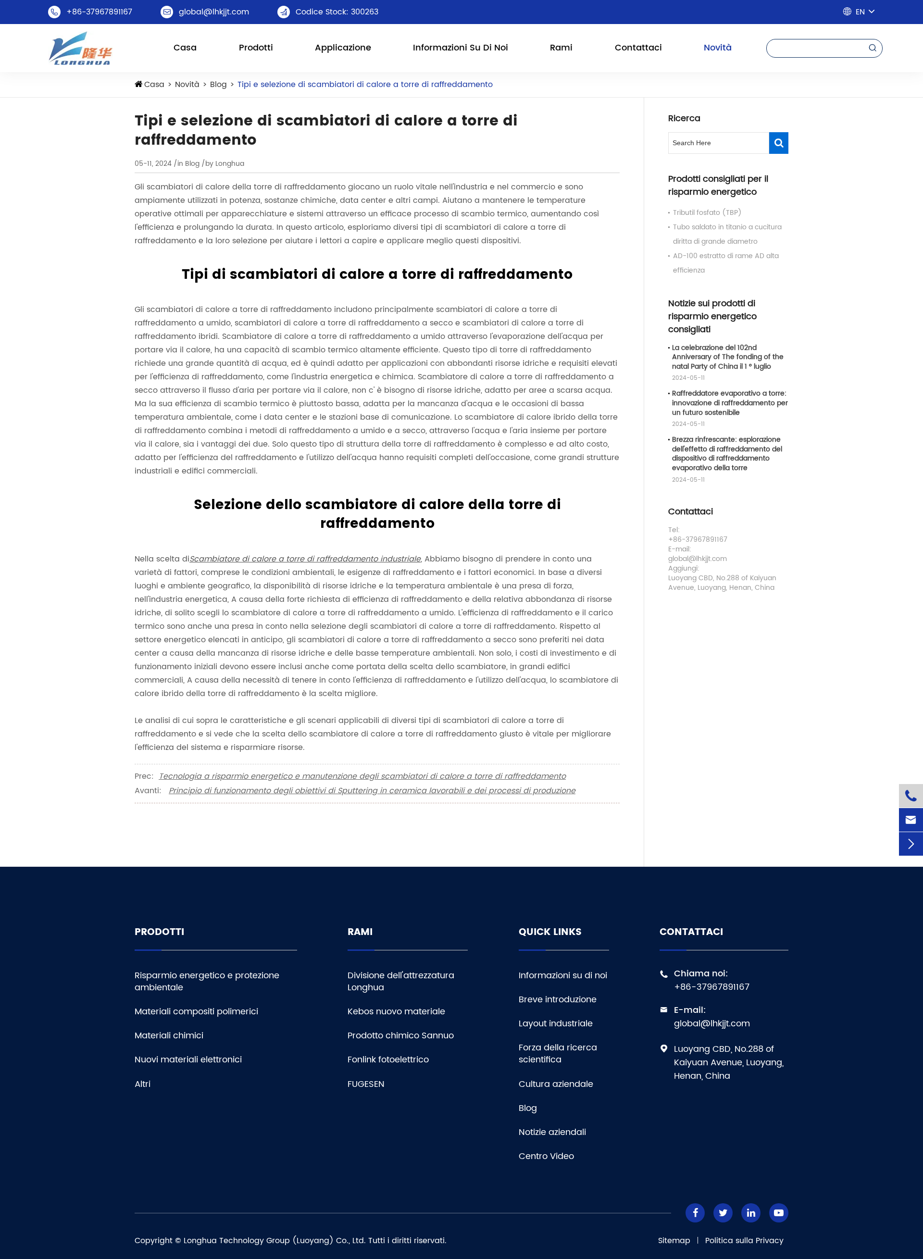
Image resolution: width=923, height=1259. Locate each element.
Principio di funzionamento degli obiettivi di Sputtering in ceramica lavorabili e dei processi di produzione (372, 791)
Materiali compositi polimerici (196, 1012)
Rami (561, 48)
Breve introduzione (558, 1000)
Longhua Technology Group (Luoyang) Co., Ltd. (275, 1240)
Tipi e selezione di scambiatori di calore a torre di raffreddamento (365, 84)
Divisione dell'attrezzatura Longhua (401, 982)
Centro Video (546, 1156)
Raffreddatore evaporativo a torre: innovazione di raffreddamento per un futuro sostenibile (730, 403)
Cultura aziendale (556, 1084)
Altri (142, 1084)
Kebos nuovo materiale (396, 1012)
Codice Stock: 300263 (337, 12)
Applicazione (343, 48)
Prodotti (256, 48)
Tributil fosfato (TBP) (707, 212)
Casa (185, 48)
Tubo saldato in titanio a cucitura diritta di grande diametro (727, 234)
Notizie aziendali (552, 1132)
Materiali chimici (169, 1036)
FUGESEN (366, 1084)
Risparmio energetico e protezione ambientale (207, 982)
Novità (718, 48)
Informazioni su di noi (460, 48)
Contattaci (638, 48)
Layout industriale (556, 1024)
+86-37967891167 (99, 12)
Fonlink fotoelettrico (388, 1060)
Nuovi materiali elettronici (188, 1060)
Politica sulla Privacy (744, 1240)
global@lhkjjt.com (214, 12)
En (860, 12)
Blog (218, 84)
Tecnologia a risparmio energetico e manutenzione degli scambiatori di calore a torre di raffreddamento (362, 776)
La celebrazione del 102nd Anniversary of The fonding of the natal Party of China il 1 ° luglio (728, 357)
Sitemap (674, 1240)
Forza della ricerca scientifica (558, 1054)
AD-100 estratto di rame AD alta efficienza (726, 263)
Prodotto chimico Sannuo (401, 1036)
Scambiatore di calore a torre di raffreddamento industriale (305, 559)
